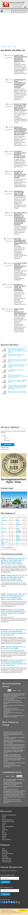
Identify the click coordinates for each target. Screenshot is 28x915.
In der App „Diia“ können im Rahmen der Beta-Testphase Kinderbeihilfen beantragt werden (20, 58)
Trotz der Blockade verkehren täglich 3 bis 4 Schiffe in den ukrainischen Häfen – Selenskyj (17, 366)
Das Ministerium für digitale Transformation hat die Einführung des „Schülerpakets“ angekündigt (20, 83)
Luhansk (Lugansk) (3, 544)
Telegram (11, 902)
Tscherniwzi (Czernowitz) (18, 524)
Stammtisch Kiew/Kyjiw (7, 819)
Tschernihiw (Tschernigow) (18, 530)
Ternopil (2, 524)
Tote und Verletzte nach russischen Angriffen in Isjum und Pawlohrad (14, 763)
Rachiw (2, 522)
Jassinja (17, 522)
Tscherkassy (3, 532)
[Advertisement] (14, 28)
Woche (14, 690)
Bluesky (1, 902)
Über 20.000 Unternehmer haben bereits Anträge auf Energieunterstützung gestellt (20, 241)
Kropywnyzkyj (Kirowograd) (18, 532)
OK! (22, 910)
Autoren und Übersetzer (8, 826)
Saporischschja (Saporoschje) (19, 540)
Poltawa (2, 534)
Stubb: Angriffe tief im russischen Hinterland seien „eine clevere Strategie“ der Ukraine (14, 745)
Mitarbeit (4, 833)
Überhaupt (19, 776)
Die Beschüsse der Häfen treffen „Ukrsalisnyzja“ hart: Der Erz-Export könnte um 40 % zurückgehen (17, 376)
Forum (15, 549)
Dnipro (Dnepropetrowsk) (4, 542)
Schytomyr (3, 530)
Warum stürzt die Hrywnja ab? (11, 708)
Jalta (17, 545)
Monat (9, 690)
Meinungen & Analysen (7, 853)
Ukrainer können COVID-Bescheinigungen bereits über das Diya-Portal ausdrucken (20, 312)
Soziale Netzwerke (6, 861)
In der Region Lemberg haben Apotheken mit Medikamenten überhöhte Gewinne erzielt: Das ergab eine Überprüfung (15, 695)
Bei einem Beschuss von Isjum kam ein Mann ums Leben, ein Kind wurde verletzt (17, 392)
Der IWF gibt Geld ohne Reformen (12, 700)
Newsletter (4, 834)
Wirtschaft (4, 850)
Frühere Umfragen (5, 449)
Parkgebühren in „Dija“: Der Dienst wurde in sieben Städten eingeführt (19, 193)
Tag (19, 690)
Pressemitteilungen (6, 858)
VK (14, 902)
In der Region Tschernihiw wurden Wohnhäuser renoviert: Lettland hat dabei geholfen (20, 154)
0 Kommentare (9, 57)
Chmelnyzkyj (3, 528)
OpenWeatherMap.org (9, 547)
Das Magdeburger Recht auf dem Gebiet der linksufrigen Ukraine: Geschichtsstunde (15, 791)
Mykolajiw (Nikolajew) (18, 536)
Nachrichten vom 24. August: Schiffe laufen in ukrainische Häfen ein (16, 355)
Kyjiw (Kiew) (3, 518)
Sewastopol (3, 545)
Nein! (5, 437)
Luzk (2, 526)
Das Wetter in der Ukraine (8, 821)
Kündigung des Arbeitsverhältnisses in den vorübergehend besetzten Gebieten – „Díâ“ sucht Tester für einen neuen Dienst (20, 130)
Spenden (4, 836)
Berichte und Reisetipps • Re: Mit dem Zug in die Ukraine (13, 647)
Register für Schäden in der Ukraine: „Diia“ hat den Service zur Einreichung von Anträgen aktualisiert (20, 107)
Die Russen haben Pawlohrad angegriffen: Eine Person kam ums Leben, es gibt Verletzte (17, 381)
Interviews (4, 855)
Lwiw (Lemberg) (4, 520)
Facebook (4, 902)
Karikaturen (5, 829)
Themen (9, 46)
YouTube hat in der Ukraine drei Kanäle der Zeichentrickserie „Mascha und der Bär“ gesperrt (17, 361)
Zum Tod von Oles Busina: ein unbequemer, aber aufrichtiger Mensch (14, 780)
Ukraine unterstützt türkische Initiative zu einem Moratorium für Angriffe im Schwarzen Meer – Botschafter (14, 741)
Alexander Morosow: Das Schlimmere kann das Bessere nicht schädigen (14, 716)
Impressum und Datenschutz (9, 814)
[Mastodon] (9, 902)
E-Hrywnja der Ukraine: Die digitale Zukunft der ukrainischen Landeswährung (20, 287)
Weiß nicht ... (7, 440)
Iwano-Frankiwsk (18, 520)
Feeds (3, 828)
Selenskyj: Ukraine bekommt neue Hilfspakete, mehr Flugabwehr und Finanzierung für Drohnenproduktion (12, 755)
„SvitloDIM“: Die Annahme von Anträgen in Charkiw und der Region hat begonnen (20, 174)
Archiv (3, 824)
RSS (19, 902)
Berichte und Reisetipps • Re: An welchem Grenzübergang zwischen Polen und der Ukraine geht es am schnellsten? (14, 632)
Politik (3, 848)
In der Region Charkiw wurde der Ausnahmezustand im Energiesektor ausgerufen (20, 266)
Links (3, 831)
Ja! (5, 435)
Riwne (17, 526)
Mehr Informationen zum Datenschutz (12, 913)
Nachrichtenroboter (6, 860)
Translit (4, 823)
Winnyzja (17, 528)
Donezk (17, 541)
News (6, 902)
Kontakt (4, 816)
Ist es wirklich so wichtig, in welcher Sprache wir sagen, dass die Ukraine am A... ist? (14, 794)
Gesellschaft (5, 851)
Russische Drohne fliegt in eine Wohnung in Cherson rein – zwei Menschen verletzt (14, 748)
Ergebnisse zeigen (5, 447)
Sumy (17, 534)
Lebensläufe (5, 856)
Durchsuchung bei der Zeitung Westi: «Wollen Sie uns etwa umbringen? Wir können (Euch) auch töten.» (13, 783)
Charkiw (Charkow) (18, 538)
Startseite (3, 46)
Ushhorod (18, 518)
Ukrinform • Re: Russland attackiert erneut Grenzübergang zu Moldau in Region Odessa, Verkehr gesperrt (13, 612)
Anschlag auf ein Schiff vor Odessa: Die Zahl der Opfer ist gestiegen (14, 698)
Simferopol (18, 543)
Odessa (2, 536)
